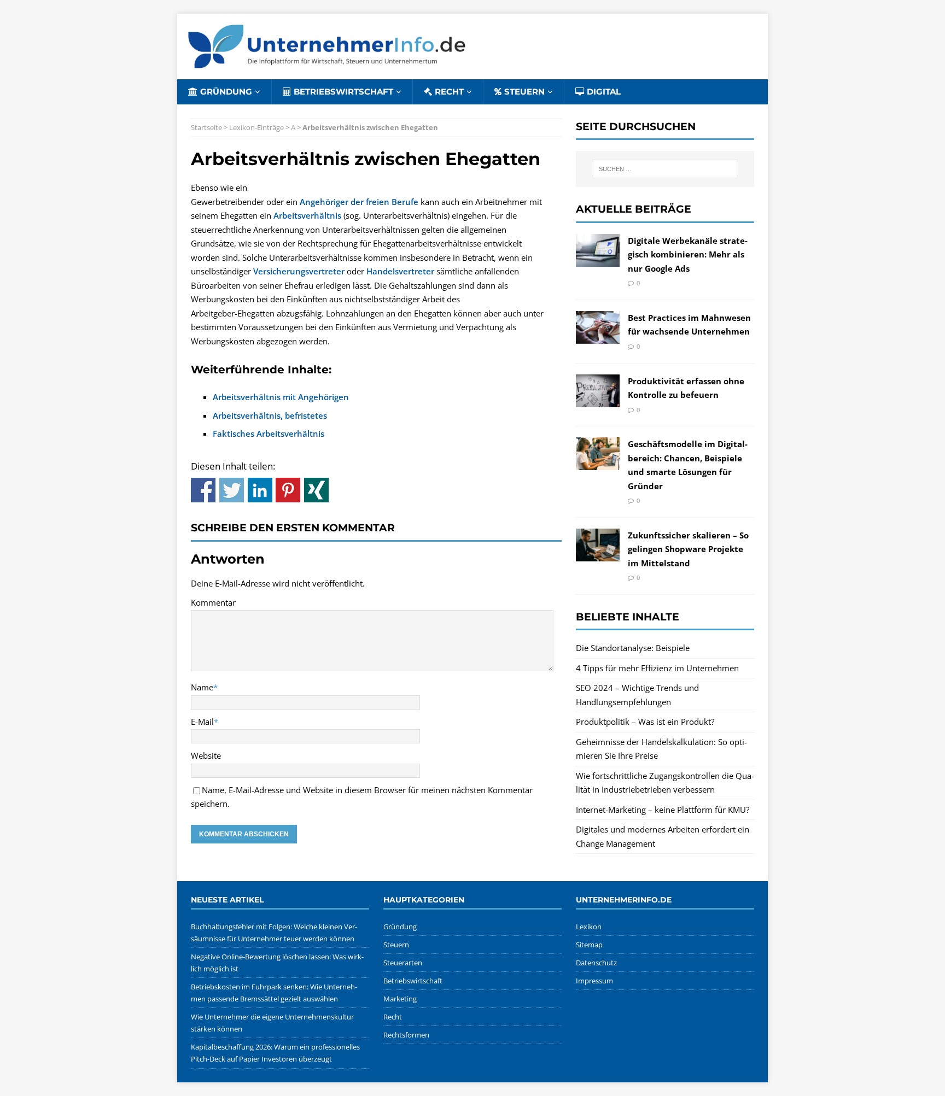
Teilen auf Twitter (231, 490)
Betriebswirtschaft (343, 91)
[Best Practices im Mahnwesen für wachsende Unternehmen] (598, 336)
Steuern (524, 91)
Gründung (226, 91)
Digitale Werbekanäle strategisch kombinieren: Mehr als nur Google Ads (688, 254)
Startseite (206, 127)
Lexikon (589, 926)
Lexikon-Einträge (256, 127)
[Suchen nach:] (665, 169)
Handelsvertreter (400, 271)
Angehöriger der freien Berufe (359, 201)
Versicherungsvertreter (299, 271)
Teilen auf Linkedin (260, 490)
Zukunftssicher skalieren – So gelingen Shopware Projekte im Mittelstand (688, 549)
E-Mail (202, 721)
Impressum (594, 981)
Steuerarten (402, 963)
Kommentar (213, 602)
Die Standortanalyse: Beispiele (633, 647)
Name (202, 687)
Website (206, 755)
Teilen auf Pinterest (288, 490)
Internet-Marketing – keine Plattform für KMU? (662, 809)
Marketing (400, 999)
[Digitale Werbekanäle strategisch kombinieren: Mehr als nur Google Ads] (598, 259)
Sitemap (589, 945)
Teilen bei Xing (316, 490)
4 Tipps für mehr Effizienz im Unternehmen (657, 668)
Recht (449, 91)
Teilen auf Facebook (203, 490)
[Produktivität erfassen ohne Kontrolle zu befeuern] (598, 399)
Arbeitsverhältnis (307, 215)
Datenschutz (596, 963)
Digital (604, 91)
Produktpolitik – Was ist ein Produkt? (645, 721)
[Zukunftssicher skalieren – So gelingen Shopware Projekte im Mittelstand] (598, 554)
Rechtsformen (406, 1035)
